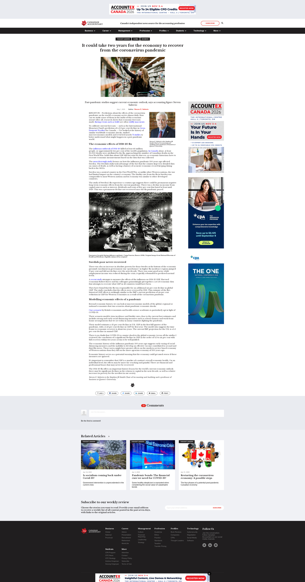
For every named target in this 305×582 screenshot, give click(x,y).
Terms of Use (127, 564)
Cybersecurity (192, 532)
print (166, 393)
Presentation (126, 535)
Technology (198, 31)
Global (135, 39)
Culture (140, 532)
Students (180, 31)
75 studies (136, 135)
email (153, 393)
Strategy (141, 542)
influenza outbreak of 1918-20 (106, 149)
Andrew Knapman (112, 561)
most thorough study (102, 161)
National (108, 535)
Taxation (157, 543)
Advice (124, 532)
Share (114, 393)
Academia (158, 532)
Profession (145, 31)
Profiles (163, 31)
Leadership (142, 540)
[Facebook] (216, 545)
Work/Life (125, 543)
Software (190, 540)
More (216, 31)
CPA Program (110, 552)
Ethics (156, 535)
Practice (157, 538)
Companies (175, 535)
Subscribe (210, 23)
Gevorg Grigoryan (112, 564)
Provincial (109, 538)
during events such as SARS (107, 122)
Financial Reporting (141, 536)
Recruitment (126, 538)
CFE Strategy (110, 558)
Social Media (192, 538)
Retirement (126, 540)
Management (124, 31)
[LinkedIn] (210, 545)
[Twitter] (204, 545)
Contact (124, 555)
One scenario (95, 310)
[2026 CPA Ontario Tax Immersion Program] (206, 215)
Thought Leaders (123, 39)
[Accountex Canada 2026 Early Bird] (152, 9)
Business (89, 31)
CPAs (173, 538)
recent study (96, 279)
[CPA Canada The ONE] (206, 290)
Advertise (125, 552)
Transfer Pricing (160, 546)
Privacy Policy (127, 558)
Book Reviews (176, 532)
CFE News (109, 555)
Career (105, 31)
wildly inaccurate (137, 122)
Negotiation (191, 535)
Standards (158, 540)
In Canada (153, 151)
